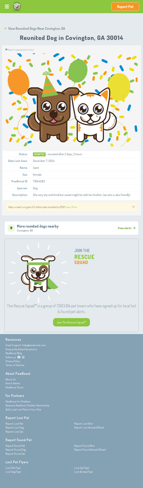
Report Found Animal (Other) (90, 449)
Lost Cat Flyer (81, 468)
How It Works (13, 383)
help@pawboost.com (34, 345)
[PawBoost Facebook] (19, 357)
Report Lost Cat (14, 431)
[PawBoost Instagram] (23, 357)
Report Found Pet (15, 445)
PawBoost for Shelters (18, 401)
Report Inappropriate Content (20, 49)
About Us (11, 379)
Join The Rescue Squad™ (71, 322)
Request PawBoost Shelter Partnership (27, 405)
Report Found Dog (16, 449)
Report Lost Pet (14, 423)
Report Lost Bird (83, 423)
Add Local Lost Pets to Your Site (23, 409)
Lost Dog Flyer (13, 471)
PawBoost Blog (14, 353)
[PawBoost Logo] (17, 6)
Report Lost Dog (15, 427)
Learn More (71, 207)
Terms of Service (15, 365)
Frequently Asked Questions (21, 349)
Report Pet (125, 6)
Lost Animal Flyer (83, 471)
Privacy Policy (13, 361)
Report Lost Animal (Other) (89, 427)
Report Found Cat (15, 453)
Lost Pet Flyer (13, 468)
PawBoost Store (14, 387)
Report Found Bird (84, 445)
